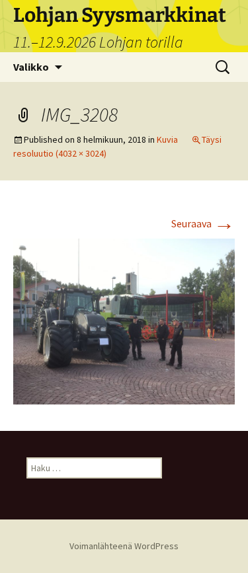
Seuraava (203, 223)
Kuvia (167, 139)
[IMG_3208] (124, 320)
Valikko (31, 66)
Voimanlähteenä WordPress (124, 546)
